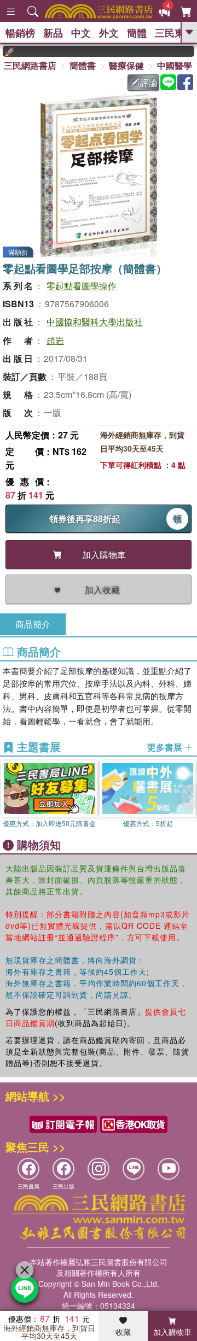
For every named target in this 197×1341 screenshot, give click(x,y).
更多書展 (165, 747)
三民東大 (174, 33)
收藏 (123, 1331)
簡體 (137, 33)
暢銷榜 (20, 33)
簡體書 (82, 65)
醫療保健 (126, 65)
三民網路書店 (30, 65)
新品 (53, 33)
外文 (109, 33)
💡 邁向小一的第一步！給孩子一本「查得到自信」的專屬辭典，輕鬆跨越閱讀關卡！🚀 (4, 51)
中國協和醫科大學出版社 (95, 321)
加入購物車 (172, 1331)
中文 (81, 33)
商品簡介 (32, 624)
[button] (189, 796)
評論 (149, 82)
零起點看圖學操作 (82, 285)
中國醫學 (174, 65)
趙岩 (55, 340)
